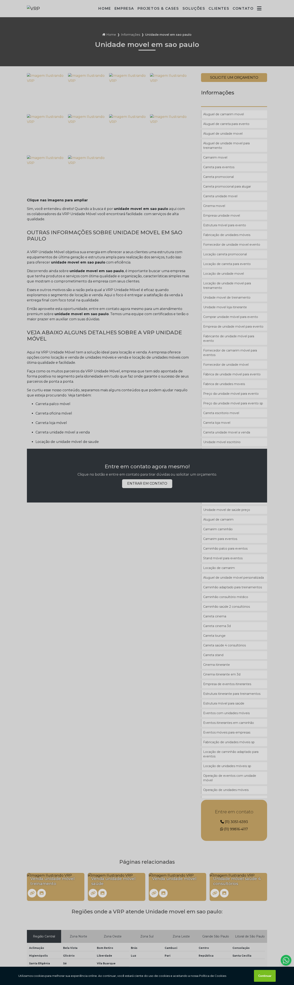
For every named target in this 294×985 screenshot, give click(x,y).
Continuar (264, 975)
